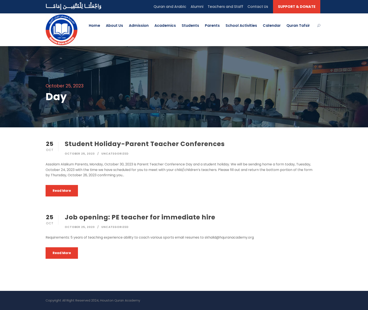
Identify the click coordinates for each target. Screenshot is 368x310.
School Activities (241, 25)
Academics (165, 25)
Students (190, 25)
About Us (114, 25)
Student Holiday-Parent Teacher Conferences (145, 143)
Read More (62, 190)
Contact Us (257, 6)
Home (94, 25)
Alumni (197, 6)
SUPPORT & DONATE (296, 6)
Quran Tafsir (298, 25)
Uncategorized (115, 154)
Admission (139, 25)
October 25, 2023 (80, 154)
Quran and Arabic (170, 6)
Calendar (272, 25)
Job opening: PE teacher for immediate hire (140, 217)
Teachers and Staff (225, 6)
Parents (212, 25)
